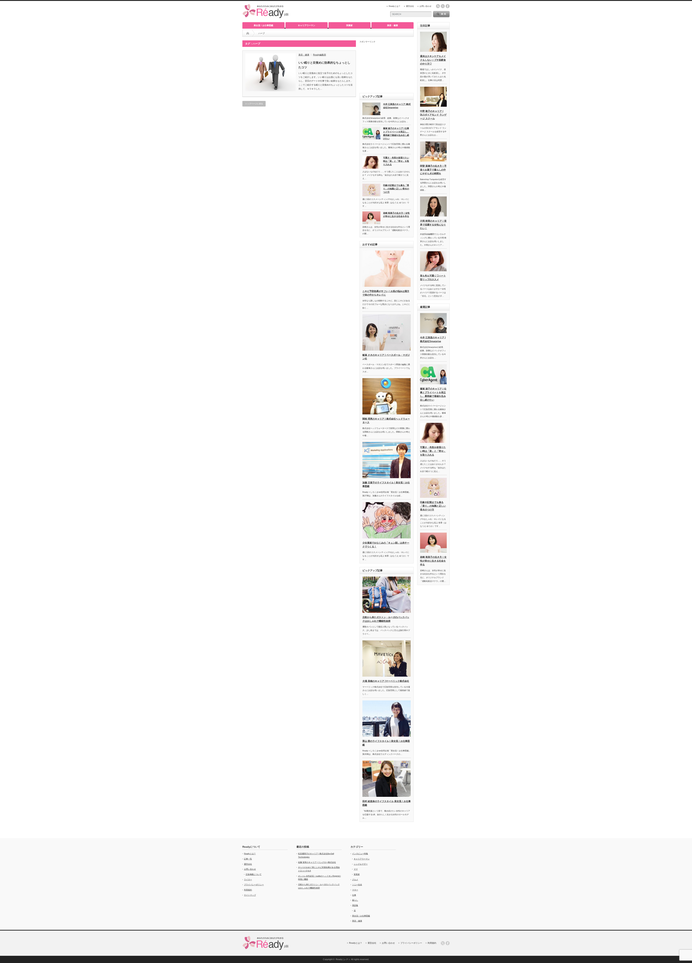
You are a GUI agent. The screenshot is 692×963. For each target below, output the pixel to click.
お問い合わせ (425, 6)
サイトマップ (250, 895)
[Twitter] (443, 943)
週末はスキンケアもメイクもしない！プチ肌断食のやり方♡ (433, 60)
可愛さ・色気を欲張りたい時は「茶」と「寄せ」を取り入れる (396, 161)
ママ (356, 869)
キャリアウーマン (306, 25)
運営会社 (410, 6)
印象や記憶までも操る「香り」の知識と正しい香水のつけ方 (396, 188)
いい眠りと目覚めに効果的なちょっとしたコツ (324, 65)
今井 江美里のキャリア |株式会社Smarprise (397, 106)
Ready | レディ (343, 959)
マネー (355, 890)
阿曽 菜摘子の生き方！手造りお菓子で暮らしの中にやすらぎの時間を (433, 170)
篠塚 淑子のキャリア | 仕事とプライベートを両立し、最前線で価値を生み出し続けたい (396, 133)
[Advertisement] (387, 66)
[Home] (247, 33)
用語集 (355, 905)
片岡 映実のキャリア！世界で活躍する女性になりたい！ (433, 225)
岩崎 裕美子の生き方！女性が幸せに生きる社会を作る (396, 215)
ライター (248, 879)
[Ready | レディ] (265, 16)
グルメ (355, 879)
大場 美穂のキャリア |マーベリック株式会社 (385, 681)
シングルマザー (361, 864)
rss (438, 6)
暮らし (355, 900)
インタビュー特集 (360, 854)
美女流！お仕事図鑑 (263, 25)
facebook (448, 6)
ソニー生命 (357, 885)
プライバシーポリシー (254, 885)
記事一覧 (248, 859)
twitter (443, 6)
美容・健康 (392, 25)
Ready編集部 (319, 55)
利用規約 (248, 890)
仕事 (354, 895)
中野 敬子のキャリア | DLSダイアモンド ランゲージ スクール (433, 115)
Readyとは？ (394, 6)
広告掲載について (253, 874)
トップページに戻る (254, 104)
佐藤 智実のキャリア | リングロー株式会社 (317, 862)
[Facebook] (448, 943)
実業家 (349, 25)
